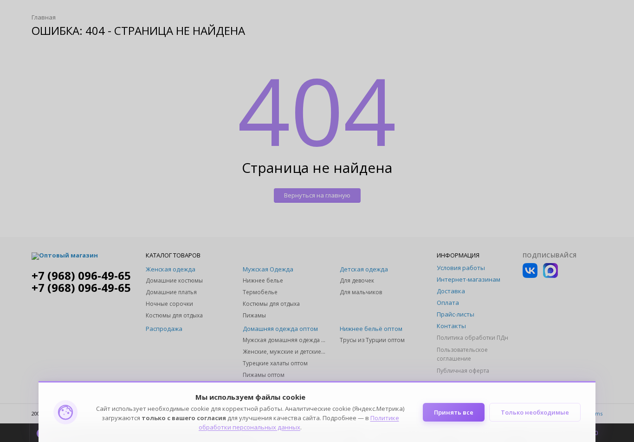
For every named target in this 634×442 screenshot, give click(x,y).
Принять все (453, 412)
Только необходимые (535, 412)
